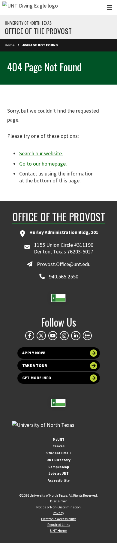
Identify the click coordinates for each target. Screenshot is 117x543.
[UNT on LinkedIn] (75, 335)
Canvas (58, 446)
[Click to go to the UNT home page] (30, 8)
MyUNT (58, 439)
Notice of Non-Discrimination (58, 507)
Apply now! (34, 352)
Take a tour (34, 365)
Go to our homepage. (43, 163)
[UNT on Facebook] (29, 335)
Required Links (58, 524)
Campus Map (58, 466)
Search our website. (41, 153)
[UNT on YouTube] (52, 335)
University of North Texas (28, 23)
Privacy (58, 512)
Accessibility (59, 480)
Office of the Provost (38, 30)
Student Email (58, 453)
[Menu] (109, 7)
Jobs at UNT (59, 473)
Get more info (36, 377)
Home (10, 45)
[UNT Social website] (87, 335)
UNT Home (58, 530)
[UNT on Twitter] (41, 335)
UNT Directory (58, 460)
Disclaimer (58, 501)
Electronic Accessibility (58, 519)
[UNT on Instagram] (64, 335)
